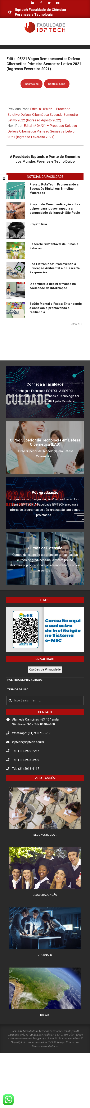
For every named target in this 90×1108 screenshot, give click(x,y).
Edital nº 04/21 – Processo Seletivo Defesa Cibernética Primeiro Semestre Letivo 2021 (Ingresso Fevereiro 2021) (42, 131)
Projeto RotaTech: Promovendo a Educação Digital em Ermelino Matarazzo (54, 189)
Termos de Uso (17, 689)
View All (76, 324)
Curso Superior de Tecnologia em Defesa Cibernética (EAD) (45, 442)
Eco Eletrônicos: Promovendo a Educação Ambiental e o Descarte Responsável (55, 268)
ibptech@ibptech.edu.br (28, 742)
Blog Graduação (45, 894)
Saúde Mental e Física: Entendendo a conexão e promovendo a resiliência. (56, 308)
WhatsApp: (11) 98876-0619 (31, 733)
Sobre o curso (56, 83)
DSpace (45, 1015)
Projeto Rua (38, 224)
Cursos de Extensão (45, 548)
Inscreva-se (32, 83)
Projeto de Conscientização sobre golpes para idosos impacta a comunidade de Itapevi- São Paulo (55, 208)
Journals (45, 954)
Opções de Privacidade (45, 669)
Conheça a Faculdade (45, 384)
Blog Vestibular (45, 834)
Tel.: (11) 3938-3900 (25, 760)
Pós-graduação (45, 492)
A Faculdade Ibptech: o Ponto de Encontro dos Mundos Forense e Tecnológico (45, 158)
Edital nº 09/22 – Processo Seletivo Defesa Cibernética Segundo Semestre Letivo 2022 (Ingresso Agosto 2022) (43, 114)
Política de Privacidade (24, 679)
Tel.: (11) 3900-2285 (25, 751)
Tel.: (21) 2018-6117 (25, 769)
